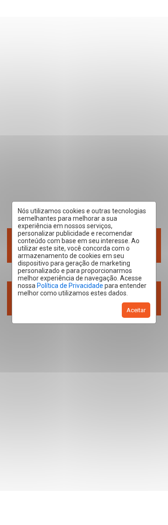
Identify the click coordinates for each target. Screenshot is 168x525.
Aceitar (136, 310)
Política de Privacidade (70, 285)
